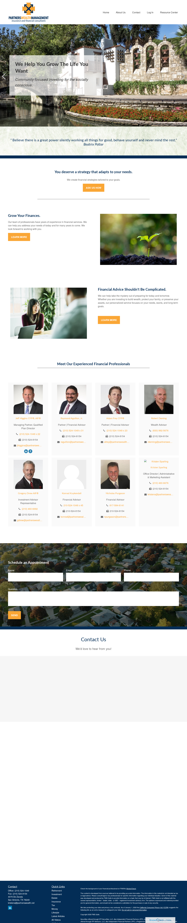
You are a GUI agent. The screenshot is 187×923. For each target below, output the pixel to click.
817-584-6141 (117, 505)
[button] (106, 12)
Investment (57, 894)
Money (55, 908)
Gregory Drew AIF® (28, 493)
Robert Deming (159, 418)
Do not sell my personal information (134, 910)
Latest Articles (58, 916)
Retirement (57, 890)
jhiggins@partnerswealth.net (30, 445)
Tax (53, 905)
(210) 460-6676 (160, 483)
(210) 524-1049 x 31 (73, 430)
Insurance (56, 901)
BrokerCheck (131, 888)
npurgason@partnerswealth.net (117, 516)
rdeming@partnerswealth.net (160, 442)
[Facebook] (30, 451)
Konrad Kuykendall (71, 493)
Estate (54, 897)
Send (14, 615)
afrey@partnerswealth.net (117, 442)
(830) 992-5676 (160, 430)
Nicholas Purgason (115, 493)
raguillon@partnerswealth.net (73, 442)
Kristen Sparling (159, 467)
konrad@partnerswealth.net (73, 516)
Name (11, 570)
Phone (127, 570)
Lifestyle (55, 912)
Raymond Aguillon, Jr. (72, 418)
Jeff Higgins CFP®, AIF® (28, 418)
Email (69, 570)
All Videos (56, 919)
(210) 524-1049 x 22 (29, 434)
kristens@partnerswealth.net (160, 494)
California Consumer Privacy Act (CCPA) (154, 907)
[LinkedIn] (26, 451)
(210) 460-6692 (30, 508)
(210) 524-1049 (22, 890)
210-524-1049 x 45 (73, 505)
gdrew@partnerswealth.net (30, 520)
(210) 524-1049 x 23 (117, 430)
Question (12, 589)
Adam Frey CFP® (115, 418)
